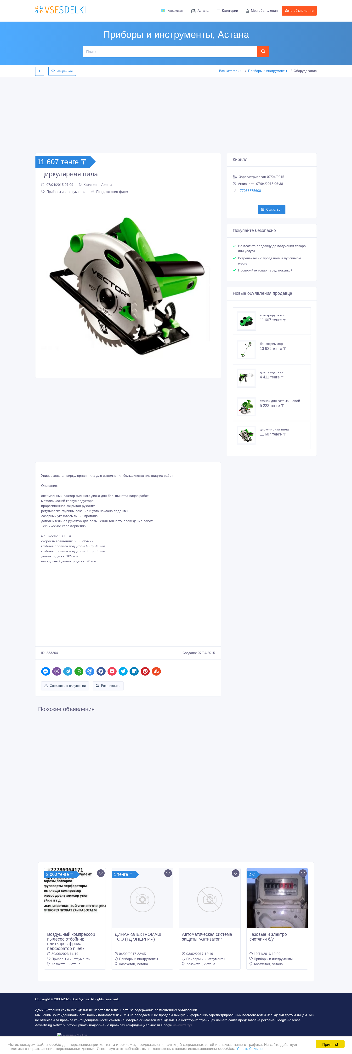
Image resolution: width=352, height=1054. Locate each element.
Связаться (274, 209)
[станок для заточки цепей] (248, 406)
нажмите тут (182, 1025)
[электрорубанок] (248, 321)
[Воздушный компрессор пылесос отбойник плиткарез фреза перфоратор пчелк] (75, 891)
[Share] (45, 671)
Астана (203, 10)
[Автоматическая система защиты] (209, 899)
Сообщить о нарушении (68, 686)
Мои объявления (264, 10)
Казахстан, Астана (98, 185)
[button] (47, 285)
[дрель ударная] (248, 378)
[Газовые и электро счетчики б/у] (277, 915)
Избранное (65, 71)
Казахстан (175, 10)
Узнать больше (249, 1048)
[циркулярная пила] (248, 435)
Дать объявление (299, 10)
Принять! (330, 1044)
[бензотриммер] (248, 349)
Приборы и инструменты (267, 71)
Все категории (230, 71)
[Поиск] (263, 51)
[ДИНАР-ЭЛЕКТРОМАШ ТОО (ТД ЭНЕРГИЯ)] (142, 899)
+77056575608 (249, 191)
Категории (230, 10)
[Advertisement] (176, 113)
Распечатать (110, 686)
